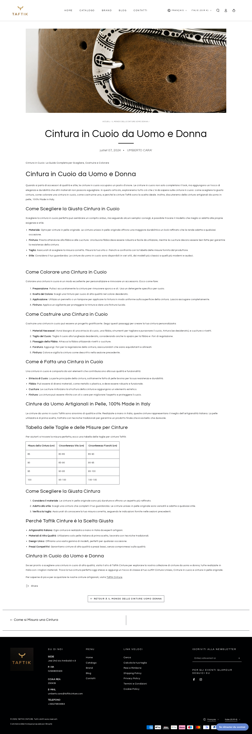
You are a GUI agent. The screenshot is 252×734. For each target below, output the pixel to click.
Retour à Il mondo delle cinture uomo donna (128, 599)
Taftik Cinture (114, 577)
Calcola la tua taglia (135, 662)
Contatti (90, 678)
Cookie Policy (131, 689)
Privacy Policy (132, 678)
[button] (218, 10)
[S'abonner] (240, 658)
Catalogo (91, 662)
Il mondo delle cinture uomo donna (130, 121)
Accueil (106, 121)
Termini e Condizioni (135, 683)
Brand (89, 668)
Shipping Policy (132, 673)
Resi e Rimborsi (132, 668)
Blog (88, 673)
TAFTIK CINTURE (25, 719)
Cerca (127, 657)
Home (89, 657)
